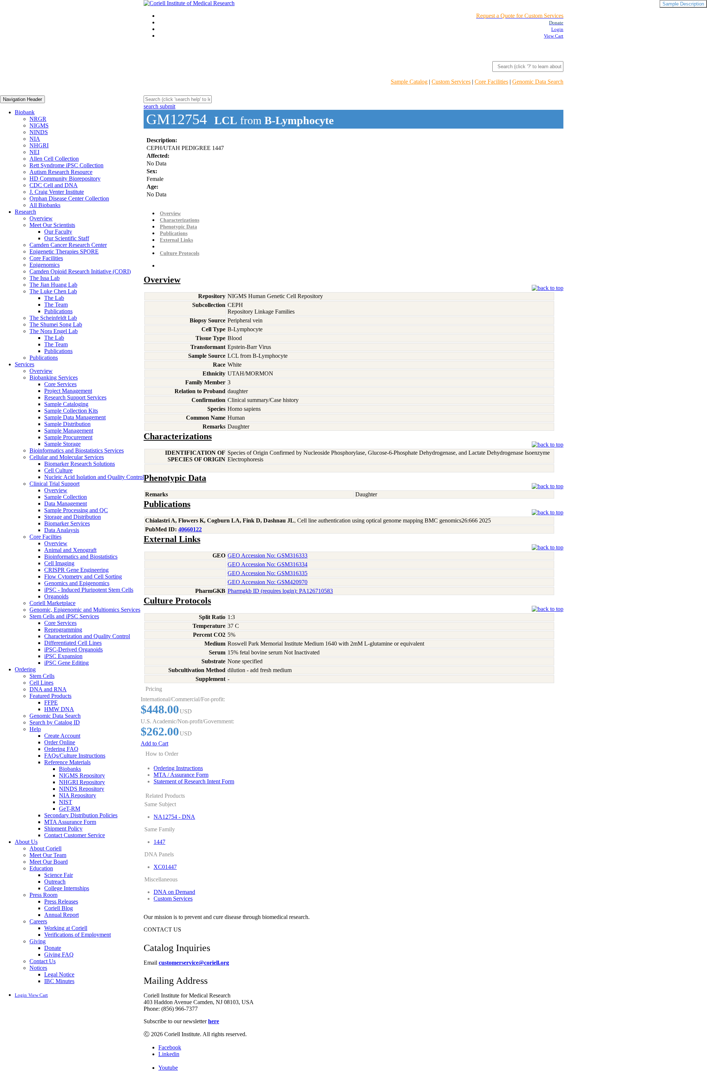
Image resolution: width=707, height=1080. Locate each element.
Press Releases (61, 901)
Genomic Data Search (537, 81)
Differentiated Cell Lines (73, 643)
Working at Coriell (65, 928)
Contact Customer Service (74, 835)
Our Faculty (58, 231)
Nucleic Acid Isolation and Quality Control (94, 477)
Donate (52, 948)
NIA (34, 139)
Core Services (60, 384)
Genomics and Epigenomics (76, 583)
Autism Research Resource (60, 172)
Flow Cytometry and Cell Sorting (83, 576)
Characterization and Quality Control (87, 636)
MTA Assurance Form (70, 822)
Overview (41, 218)
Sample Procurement (68, 437)
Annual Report (61, 915)
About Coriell (45, 848)
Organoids (56, 596)
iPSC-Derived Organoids (73, 649)
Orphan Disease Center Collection (69, 198)
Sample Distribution (67, 424)
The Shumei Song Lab (55, 324)
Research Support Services (75, 397)
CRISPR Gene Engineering (76, 570)
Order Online (59, 742)
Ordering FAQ (61, 749)
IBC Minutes (59, 981)
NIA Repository (77, 795)
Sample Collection (65, 497)
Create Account (62, 736)
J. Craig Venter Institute (56, 192)
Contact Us (42, 961)
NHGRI (39, 145)
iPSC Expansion (63, 656)
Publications (58, 311)
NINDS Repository (81, 789)
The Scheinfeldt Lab (53, 318)
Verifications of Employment (77, 935)
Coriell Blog (58, 908)
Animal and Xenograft (70, 550)
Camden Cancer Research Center (68, 245)
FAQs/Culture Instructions (74, 755)
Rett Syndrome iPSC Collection (66, 165)
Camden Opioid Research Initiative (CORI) (80, 271)
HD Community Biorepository (65, 178)
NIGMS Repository (82, 775)
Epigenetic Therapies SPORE (64, 251)
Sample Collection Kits (71, 411)
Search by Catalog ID (54, 722)
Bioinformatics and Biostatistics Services (76, 450)
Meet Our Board (48, 862)
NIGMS (39, 125)
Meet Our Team (47, 855)
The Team (56, 304)
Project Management (68, 391)
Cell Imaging (59, 563)
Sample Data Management (75, 417)
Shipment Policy (63, 828)
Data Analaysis (61, 530)
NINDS (38, 132)
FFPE (51, 702)
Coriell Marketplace (52, 603)
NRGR (37, 119)
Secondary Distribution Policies (80, 815)
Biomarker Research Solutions (79, 464)
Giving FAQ (59, 954)
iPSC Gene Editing (66, 663)
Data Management (65, 503)
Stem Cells (41, 676)
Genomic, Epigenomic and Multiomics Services (84, 610)
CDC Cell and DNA (53, 185)
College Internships (66, 888)
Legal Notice (59, 974)
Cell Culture (58, 470)
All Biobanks (44, 205)
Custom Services (451, 81)
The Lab (54, 298)
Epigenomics (44, 265)
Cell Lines (41, 682)
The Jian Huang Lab (53, 285)
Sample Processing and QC (76, 510)
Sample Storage (62, 444)
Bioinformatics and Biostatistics (80, 556)
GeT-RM (69, 808)
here (213, 1021)
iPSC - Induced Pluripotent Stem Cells (88, 590)
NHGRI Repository (82, 782)
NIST (65, 802)
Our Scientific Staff (66, 238)
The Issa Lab (44, 278)
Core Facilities (491, 81)
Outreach (55, 881)
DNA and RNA (48, 689)
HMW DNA (59, 709)
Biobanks (70, 769)
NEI (34, 152)
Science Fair (58, 875)
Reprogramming (63, 629)
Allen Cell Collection (54, 158)
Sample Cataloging (66, 404)
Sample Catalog (409, 81)
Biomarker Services (67, 523)
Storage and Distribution (72, 517)
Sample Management (68, 430)
